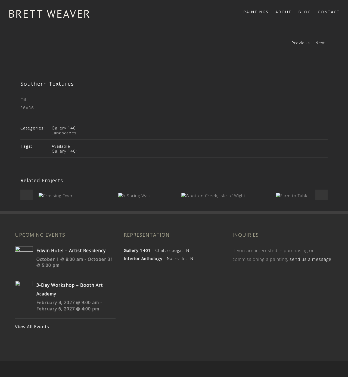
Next (320, 42)
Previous (300, 42)
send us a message (310, 259)
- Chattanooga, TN (156, 250)
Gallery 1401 (65, 128)
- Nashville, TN (158, 258)
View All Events (32, 327)
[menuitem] (259, 11)
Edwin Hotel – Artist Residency (71, 251)
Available (61, 146)
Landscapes (64, 132)
